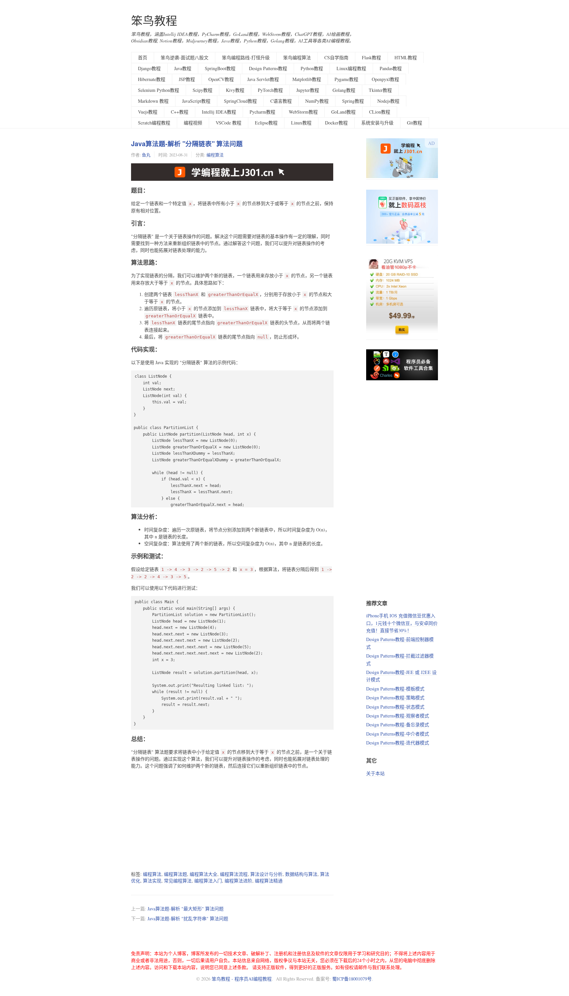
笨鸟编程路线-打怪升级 (246, 57)
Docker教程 (336, 123)
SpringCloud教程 (240, 101)
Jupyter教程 (307, 90)
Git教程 (414, 123)
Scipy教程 (202, 90)
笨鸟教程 (154, 20)
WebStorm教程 (303, 112)
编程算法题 (175, 874)
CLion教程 (379, 112)
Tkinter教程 (380, 90)
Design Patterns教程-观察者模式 (397, 716)
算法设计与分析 (266, 874)
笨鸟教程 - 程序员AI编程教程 (242, 979)
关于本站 (375, 773)
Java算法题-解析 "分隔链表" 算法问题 (187, 143)
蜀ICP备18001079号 (352, 979)
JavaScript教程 (196, 101)
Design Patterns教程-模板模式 (395, 689)
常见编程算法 (178, 880)
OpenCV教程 (221, 79)
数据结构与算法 (301, 874)
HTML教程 (405, 57)
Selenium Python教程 (158, 90)
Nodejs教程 (388, 101)
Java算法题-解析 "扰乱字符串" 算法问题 (188, 918)
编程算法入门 (208, 880)
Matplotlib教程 (306, 79)
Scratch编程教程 (154, 123)
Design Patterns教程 (268, 68)
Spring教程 (353, 101)
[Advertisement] (232, 820)
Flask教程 (371, 57)
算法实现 (152, 880)
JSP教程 (187, 79)
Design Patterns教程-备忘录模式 (397, 724)
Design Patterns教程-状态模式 (395, 707)
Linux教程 (301, 123)
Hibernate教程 (151, 79)
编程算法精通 (269, 880)
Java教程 (182, 68)
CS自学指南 (336, 57)
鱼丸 (146, 155)
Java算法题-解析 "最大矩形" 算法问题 (186, 908)
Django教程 (149, 68)
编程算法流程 (234, 874)
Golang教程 (344, 90)
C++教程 (179, 112)
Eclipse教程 (266, 123)
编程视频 (193, 123)
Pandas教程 (391, 68)
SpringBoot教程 (220, 68)
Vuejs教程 (147, 112)
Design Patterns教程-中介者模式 (397, 734)
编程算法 (215, 155)
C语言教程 (281, 101)
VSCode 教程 (228, 123)
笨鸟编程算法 (297, 57)
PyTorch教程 (270, 90)
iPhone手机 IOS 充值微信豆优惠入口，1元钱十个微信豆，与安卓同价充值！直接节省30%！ (402, 622)
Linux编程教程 (351, 68)
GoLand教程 (343, 112)
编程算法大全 (203, 874)
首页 (142, 57)
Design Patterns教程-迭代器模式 (397, 743)
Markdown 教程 (153, 101)
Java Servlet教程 (263, 79)
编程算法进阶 (238, 880)
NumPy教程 (317, 101)
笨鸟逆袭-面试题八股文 (184, 57)
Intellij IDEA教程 (219, 112)
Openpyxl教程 (385, 79)
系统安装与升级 (377, 123)
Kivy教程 (235, 90)
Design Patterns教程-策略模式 (395, 697)
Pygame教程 (346, 79)
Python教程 (312, 68)
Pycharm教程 (262, 112)
